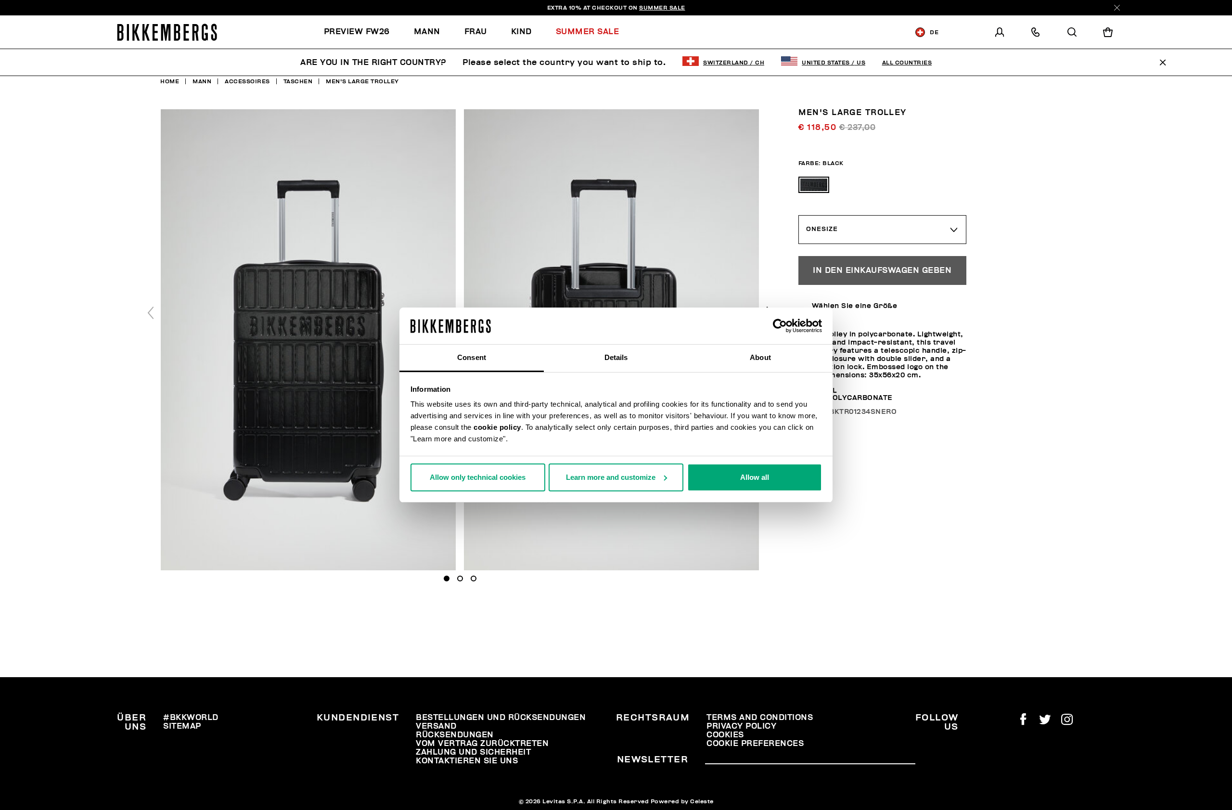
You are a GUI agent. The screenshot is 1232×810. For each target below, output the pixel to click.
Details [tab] (616, 357)
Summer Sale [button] (587, 32)
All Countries (907, 62)
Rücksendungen (455, 735)
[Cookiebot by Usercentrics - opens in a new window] (780, 326)
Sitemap (182, 726)
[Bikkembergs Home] (167, 32)
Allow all (754, 477)
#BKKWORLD (190, 717)
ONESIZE (822, 229)
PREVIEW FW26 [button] (357, 32)
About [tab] (760, 357)
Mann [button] (427, 32)
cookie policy (497, 427)
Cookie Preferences (755, 743)
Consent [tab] (471, 357)
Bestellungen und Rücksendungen (501, 717)
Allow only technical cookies (478, 477)
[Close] (1117, 7)
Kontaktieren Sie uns (467, 761)
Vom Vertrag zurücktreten (482, 743)
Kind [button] (521, 32)
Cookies (725, 735)
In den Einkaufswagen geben (882, 270)
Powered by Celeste (682, 801)
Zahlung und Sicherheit (473, 752)
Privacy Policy (741, 726)
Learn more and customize (610, 477)
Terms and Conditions (759, 717)
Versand (436, 726)
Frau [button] (475, 32)
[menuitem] (363, 32)
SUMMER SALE (662, 8)
